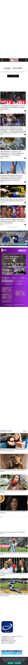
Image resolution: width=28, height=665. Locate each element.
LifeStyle (2, 217)
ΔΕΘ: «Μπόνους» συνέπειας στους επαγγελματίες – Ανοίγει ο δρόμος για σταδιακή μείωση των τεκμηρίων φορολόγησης (12, 154)
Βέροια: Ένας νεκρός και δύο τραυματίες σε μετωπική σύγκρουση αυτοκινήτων (12, 199)
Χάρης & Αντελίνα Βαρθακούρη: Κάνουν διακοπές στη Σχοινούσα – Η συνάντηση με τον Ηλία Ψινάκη (12, 221)
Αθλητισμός (3, 103)
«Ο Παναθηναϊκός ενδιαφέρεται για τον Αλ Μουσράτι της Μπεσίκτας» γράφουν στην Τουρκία (12, 107)
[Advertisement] (14, 14)
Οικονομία (2, 149)
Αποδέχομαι (10, 663)
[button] (2, 60)
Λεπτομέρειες (18, 663)
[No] (26, 661)
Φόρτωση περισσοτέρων (12, 227)
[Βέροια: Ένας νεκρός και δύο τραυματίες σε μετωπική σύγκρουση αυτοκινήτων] (13, 191)
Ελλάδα (2, 125)
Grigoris (1, 134)
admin (1, 110)
